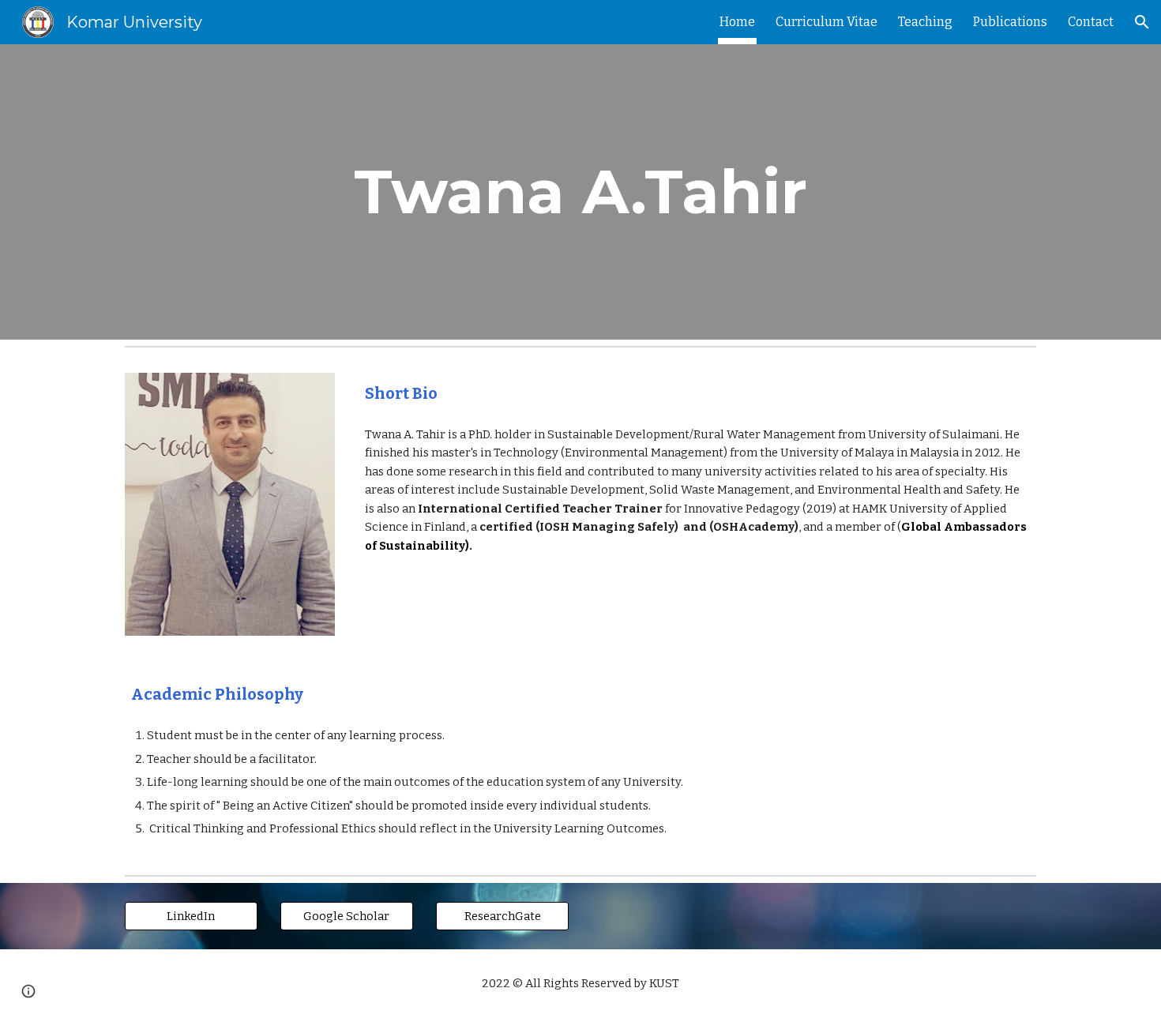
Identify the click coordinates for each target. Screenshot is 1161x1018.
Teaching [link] (925, 21)
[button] (1142, 22)
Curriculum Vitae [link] (826, 21)
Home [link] (737, 21)
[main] (580, 192)
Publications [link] (1010, 21)
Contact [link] (1091, 21)
